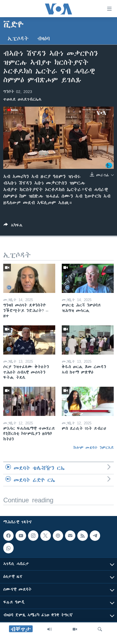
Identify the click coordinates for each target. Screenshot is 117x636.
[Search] (100, 629)
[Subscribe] (70, 535)
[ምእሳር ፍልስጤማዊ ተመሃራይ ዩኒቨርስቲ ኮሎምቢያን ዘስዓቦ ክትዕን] (29, 401)
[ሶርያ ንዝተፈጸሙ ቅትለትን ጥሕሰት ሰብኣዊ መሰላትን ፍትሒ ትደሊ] (29, 340)
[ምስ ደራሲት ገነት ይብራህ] (88, 401)
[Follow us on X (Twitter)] (45, 535)
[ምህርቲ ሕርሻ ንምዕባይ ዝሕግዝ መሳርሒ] (88, 278)
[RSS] (82, 535)
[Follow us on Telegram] (95, 535)
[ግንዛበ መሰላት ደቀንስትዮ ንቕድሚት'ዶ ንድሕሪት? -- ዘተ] (29, 278)
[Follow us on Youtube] (21, 535)
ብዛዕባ (43, 38)
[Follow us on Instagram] (33, 535)
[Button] (13, 226)
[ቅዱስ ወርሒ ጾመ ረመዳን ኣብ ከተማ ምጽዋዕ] (88, 340)
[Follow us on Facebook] (8, 535)
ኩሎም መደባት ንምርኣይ (93, 447)
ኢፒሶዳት (18, 38)
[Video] (75, 629)
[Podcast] (58, 535)
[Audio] (49, 629)
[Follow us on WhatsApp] (8, 548)
